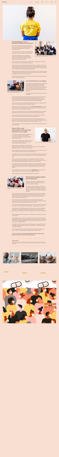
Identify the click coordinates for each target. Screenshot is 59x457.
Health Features (6, 271)
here (34, 234)
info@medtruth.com (49, 306)
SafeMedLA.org (35, 169)
